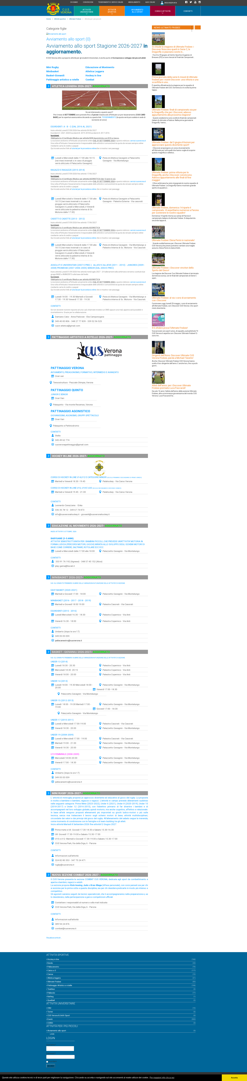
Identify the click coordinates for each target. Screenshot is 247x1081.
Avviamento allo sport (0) (68, 39)
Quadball (51, 1000)
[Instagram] (200, 2)
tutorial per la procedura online (84, 148)
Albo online (150, 2)
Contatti (188, 11)
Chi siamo (74, 2)
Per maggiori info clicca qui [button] (162, 1078)
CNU (49, 1008)
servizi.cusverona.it (138, 141)
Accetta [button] (234, 1078)
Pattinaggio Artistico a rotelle (59, 985)
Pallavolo (51, 993)
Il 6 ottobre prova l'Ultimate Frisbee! (170, 328)
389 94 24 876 (62, 924)
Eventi (49, 1019)
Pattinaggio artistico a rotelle (62, 79)
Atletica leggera (54, 978)
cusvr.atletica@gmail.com (67, 325)
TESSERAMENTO (109, 117)
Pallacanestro (53, 967)
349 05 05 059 (62, 636)
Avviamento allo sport (137, 11)
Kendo (50, 963)
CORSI (50, 1023)
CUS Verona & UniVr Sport (58, 1015)
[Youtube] (195, 2)
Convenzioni (88, 2)
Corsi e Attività (162, 11)
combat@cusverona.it (65, 928)
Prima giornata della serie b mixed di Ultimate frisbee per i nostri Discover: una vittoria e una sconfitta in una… (175, 80)
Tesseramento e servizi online (110, 2)
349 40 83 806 (62, 321)
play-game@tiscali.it (65, 566)
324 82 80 (60, 860)
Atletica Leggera (95, 71)
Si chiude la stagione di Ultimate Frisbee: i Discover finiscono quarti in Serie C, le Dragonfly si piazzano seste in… (173, 49)
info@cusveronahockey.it (67, 514)
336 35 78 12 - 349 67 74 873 (69, 510)
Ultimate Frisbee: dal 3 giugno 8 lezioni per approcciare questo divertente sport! (173, 143)
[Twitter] (191, 2)
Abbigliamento (134, 2)
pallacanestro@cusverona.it (68, 782)
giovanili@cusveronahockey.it (95, 514)
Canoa (50, 974)
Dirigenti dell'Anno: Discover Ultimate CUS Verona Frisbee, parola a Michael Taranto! (173, 356)
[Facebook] (186, 2)
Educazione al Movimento (100, 67)
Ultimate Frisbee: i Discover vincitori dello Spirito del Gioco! (173, 269)
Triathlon (51, 989)
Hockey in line (93, 75)
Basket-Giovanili (55, 75)
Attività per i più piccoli (62, 1026)
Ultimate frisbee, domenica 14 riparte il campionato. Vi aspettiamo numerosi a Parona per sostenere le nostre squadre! (175, 210)
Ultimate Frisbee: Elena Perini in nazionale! (173, 240)
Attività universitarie (86, 11)
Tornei (50, 1012)
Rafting (50, 996)
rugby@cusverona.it (64, 864)
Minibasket (52, 71)
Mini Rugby (52, 67)
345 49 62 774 (62, 440)
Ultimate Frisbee (54, 982)
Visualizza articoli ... (54, 938)
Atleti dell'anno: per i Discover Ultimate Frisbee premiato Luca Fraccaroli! (171, 386)
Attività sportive (112, 11)
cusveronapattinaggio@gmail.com (71, 444)
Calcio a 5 (51, 970)
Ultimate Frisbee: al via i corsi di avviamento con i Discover (174, 299)
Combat (90, 79)
